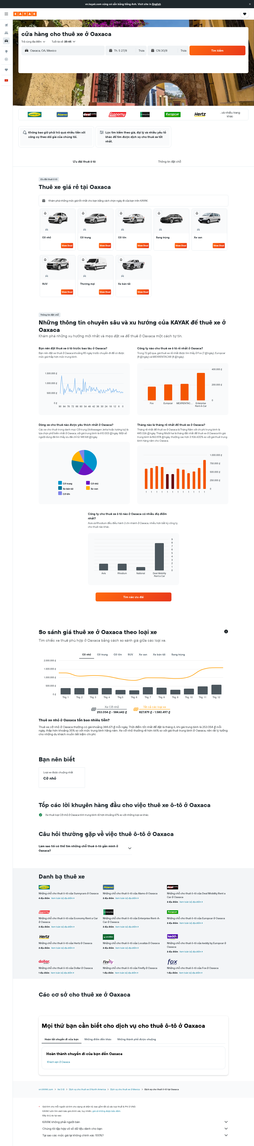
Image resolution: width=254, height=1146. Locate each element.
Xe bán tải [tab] (159, 654)
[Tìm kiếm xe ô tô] (6, 41)
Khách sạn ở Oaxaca (58, 1062)
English (156, 4)
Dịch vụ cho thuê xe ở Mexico (125, 1089)
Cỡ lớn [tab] (118, 654)
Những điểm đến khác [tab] (97, 1039)
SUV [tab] (130, 654)
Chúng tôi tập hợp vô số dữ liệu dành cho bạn (72, 1128)
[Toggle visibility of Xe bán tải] (65, 488)
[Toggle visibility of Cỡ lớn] (64, 493)
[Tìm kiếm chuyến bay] (6, 25)
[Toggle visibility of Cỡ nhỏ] (92, 483)
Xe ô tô (61, 1089)
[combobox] (33, 41)
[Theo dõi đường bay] (6, 59)
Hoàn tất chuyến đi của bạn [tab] (61, 1039)
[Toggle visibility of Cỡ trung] (65, 483)
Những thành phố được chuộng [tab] (136, 1039)
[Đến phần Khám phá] (6, 51)
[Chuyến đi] (6, 70)
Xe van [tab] (143, 654)
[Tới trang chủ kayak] (25, 14)
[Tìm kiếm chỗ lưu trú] (6, 33)
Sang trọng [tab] (178, 654)
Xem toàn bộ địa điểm (62, 898)
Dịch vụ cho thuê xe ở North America (87, 1089)
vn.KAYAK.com (46, 1089)
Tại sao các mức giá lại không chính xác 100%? (73, 1135)
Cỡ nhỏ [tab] (86, 654)
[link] (133, 596)
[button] (250, 4)
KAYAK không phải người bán (61, 1122)
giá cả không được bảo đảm (106, 1111)
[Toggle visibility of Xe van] (92, 488)
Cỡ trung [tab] (102, 654)
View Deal (67, 245)
